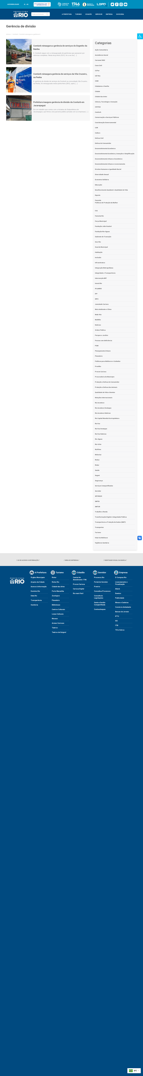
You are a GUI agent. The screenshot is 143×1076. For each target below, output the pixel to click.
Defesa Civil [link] (99, 138)
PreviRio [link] (98, 366)
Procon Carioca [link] (100, 371)
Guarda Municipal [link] (101, 247)
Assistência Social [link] (101, 55)
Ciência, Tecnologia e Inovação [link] (106, 102)
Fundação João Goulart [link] (103, 226)
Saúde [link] (97, 470)
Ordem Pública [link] (100, 330)
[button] (47, 14)
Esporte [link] (97, 195)
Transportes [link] (99, 527)
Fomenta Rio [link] (99, 216)
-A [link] (24, 4)
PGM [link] (96, 346)
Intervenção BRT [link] (101, 278)
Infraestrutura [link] (100, 262)
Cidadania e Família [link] (102, 86)
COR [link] (96, 128)
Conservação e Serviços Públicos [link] (107, 117)
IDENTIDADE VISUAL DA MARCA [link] (115, 560)
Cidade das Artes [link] (101, 96)
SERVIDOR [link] (98, 14)
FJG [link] (96, 211)
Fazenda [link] (98, 200)
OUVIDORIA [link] (120, 14)
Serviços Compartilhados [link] (104, 486)
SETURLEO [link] (98, 496)
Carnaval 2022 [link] (100, 60)
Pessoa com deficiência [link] (103, 340)
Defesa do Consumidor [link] (103, 143)
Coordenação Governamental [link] (105, 122)
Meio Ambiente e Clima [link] (103, 309)
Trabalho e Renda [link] (101, 512)
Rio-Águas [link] (98, 439)
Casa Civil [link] (98, 65)
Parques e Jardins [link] (101, 335)
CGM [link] (96, 81)
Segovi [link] (97, 475)
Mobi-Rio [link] (98, 314)
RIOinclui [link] (98, 455)
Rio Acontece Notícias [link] (103, 413)
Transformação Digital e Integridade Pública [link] (111, 517)
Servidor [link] (98, 491)
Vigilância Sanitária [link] (102, 543)
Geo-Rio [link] (98, 242)
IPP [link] (96, 294)
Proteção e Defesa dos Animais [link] (106, 387)
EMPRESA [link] (109, 14)
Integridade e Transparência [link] (105, 273)
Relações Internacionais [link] (103, 397)
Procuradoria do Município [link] (104, 377)
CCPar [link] (97, 70)
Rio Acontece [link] (99, 403)
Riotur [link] (97, 465)
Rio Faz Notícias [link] (100, 434)
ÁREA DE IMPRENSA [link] (71, 560)
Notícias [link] (98, 325)
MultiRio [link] (98, 320)
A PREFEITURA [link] (67, 14)
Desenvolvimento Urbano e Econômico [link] (108, 159)
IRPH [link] (96, 299)
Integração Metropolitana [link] (104, 268)
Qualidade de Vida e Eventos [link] (105, 392)
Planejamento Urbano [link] (102, 351)
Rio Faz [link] (97, 423)
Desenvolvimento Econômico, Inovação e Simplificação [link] (114, 153)
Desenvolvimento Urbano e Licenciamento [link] (110, 164)
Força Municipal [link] (101, 221)
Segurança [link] (99, 480)
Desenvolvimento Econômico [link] (105, 148)
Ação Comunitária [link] (101, 50)
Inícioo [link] (8, 34)
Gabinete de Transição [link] (103, 237)
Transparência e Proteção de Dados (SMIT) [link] (110, 522)
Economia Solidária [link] (102, 179)
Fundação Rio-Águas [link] (102, 231)
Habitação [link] (98, 252)
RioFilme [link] (98, 449)
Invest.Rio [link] (98, 283)
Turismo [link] (98, 532)
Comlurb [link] (15, 34)
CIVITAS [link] (98, 107)
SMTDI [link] (97, 501)
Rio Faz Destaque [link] (101, 429)
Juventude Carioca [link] (101, 304)
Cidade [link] (97, 91)
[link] (140, 36)
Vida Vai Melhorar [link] (101, 538)
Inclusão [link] (98, 257)
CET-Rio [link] (97, 76)
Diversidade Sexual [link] (102, 174)
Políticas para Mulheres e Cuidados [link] (107, 361)
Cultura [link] (97, 133)
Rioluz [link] (97, 460)
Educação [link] (98, 185)
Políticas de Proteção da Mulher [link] (106, 203)
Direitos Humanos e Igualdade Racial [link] (108, 169)
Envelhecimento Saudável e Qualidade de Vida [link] (111, 190)
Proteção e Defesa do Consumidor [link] (107, 382)
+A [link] (27, 4)
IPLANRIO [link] (98, 288)
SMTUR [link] (97, 506)
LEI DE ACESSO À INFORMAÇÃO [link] (28, 560)
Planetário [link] (98, 356)
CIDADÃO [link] (88, 14)
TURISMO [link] (78, 14)
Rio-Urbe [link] (98, 444)
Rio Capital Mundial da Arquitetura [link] (107, 418)
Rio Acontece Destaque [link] (103, 408)
